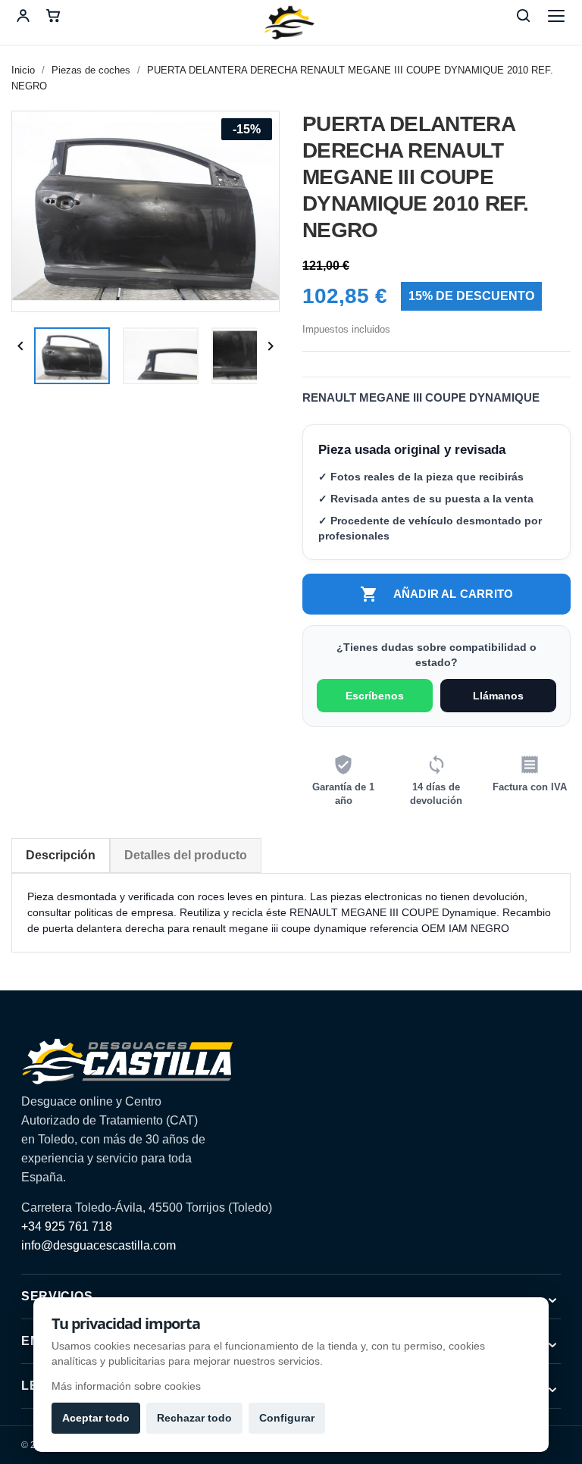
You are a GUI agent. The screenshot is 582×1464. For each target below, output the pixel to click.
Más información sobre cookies (126, 1386)
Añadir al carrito (436, 594)
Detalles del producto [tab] (185, 855)
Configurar (286, 1418)
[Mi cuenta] (22, 16)
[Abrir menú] (556, 16)
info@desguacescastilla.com (98, 1245)
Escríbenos (375, 696)
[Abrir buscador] (523, 16)
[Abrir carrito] (53, 16)
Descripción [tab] (60, 855)
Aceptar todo (96, 1418)
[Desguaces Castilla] (291, 23)
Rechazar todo (194, 1418)
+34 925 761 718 (66, 1226)
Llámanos (498, 696)
